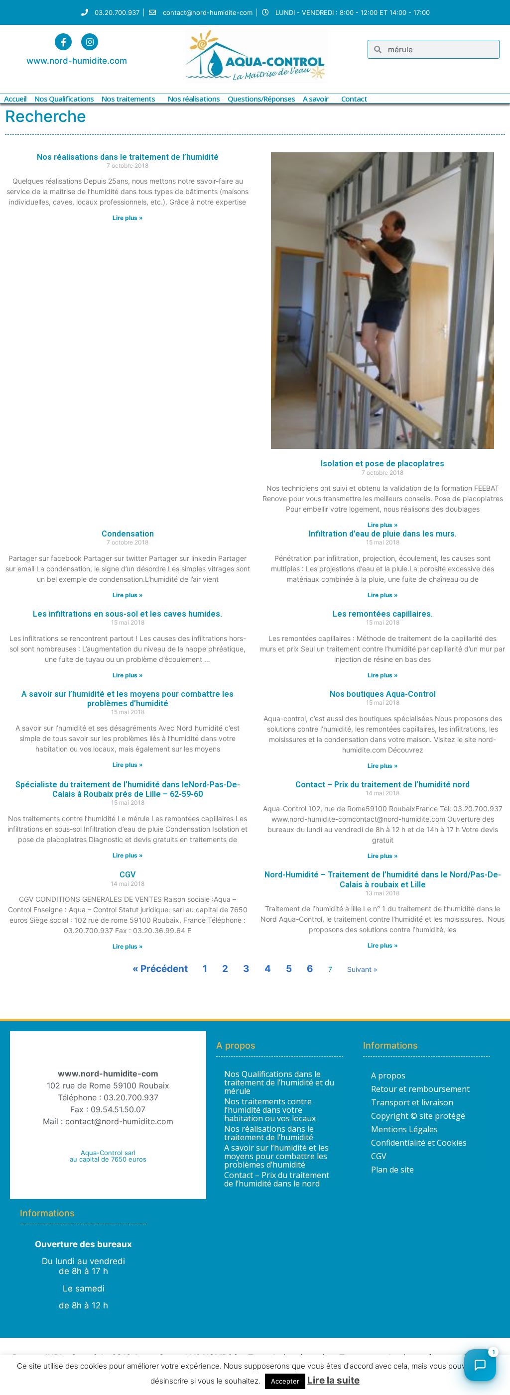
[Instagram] (89, 41)
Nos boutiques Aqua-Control (383, 694)
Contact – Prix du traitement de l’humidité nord (382, 784)
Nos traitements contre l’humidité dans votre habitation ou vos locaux (270, 1110)
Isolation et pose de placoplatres (382, 463)
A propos (388, 1075)
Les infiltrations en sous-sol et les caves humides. (127, 614)
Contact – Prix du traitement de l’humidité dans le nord (276, 1179)
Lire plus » (128, 217)
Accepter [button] (285, 1381)
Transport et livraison (412, 1102)
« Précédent (160, 968)
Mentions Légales (404, 1129)
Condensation (128, 533)
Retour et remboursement (420, 1088)
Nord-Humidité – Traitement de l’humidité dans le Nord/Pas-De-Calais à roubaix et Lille (382, 879)
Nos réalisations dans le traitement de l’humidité (128, 157)
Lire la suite (333, 1380)
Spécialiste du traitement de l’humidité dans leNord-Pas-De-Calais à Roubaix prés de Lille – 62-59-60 (127, 789)
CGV (127, 874)
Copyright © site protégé (418, 1115)
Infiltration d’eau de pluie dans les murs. (383, 533)
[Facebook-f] (63, 41)
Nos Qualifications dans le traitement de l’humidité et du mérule (279, 1082)
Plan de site (392, 1169)
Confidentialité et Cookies (419, 1142)
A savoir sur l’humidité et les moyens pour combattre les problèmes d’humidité (127, 698)
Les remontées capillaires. (383, 614)
